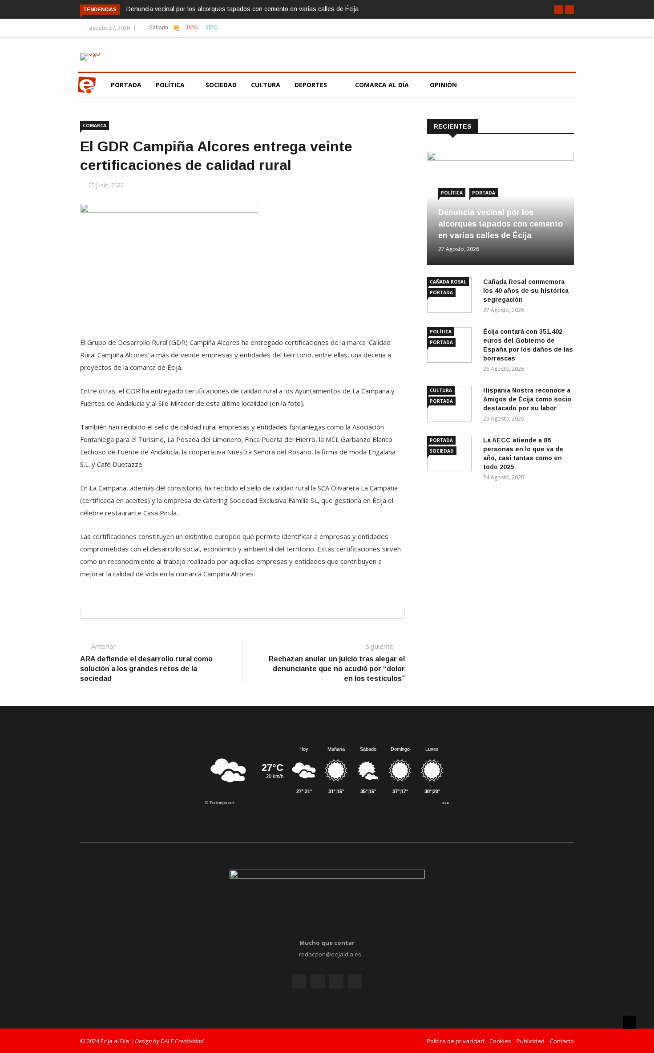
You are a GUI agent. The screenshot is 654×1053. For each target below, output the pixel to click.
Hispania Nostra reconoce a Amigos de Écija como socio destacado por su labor (527, 399)
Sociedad (221, 85)
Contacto (562, 1041)
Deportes (311, 85)
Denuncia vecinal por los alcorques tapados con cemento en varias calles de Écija (242, 8)
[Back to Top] (629, 1022)
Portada (126, 85)
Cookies (500, 1041)
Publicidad (531, 1041)
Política (171, 85)
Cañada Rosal (448, 282)
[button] (558, 9)
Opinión (444, 85)
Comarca (94, 125)
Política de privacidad (455, 1041)
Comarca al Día (383, 85)
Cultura (265, 85)
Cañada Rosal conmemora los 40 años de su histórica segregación (526, 290)
